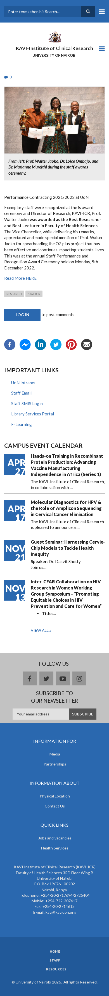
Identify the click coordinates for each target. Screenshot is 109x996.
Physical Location (55, 796)
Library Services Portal (32, 413)
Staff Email (21, 392)
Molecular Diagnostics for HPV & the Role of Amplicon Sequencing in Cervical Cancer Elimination (66, 508)
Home (55, 951)
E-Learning (21, 424)
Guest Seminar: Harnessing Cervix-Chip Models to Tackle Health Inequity (68, 548)
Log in (22, 314)
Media (54, 754)
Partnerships (55, 764)
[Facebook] (9, 343)
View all (40, 630)
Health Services (54, 848)
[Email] (86, 343)
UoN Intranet (23, 382)
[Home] (54, 36)
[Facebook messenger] (25, 343)
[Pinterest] (71, 343)
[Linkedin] (40, 343)
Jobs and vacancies (55, 838)
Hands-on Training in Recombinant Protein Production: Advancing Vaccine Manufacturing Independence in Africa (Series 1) (67, 465)
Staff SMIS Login (27, 403)
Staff (54, 960)
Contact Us (55, 806)
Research (14, 294)
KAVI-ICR (34, 294)
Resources (56, 969)
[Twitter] (55, 343)
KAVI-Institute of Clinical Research (54, 48)
